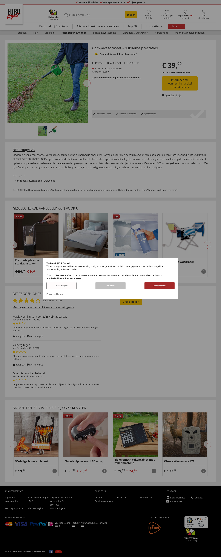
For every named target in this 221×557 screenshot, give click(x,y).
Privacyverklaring (54, 294)
